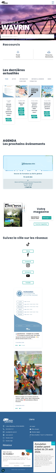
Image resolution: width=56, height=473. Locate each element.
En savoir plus (28, 177)
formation (33, 81)
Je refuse (6, 465)
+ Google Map (28, 187)
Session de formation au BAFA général (28, 174)
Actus (14, 79)
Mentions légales (36, 432)
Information (24, 79)
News (49, 79)
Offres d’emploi (35, 429)
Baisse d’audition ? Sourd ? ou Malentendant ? (41, 436)
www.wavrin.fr (9, 435)
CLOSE (53, 443)
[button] (3, 470)
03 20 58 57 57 (9, 429)
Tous (6, 79)
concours (22, 81)
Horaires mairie (9, 437)
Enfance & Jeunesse (38, 79)
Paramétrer (16, 465)
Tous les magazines (41, 224)
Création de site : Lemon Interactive (18, 469)
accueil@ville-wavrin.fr (11, 432)
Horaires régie (9, 440)
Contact (33, 426)
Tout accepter (27, 465)
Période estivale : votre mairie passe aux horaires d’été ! (9, 109)
